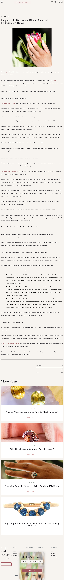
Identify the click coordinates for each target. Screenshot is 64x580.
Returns (15, 553)
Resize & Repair (17, 557)
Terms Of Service (55, 560)
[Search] (55, 2)
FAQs (14, 551)
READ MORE (32, 417)
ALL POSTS (5, 16)
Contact (40, 551)
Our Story (53, 553)
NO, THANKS (32, 575)
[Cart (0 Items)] (62, 3)
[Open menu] (2, 2)
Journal (28, 551)
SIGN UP (32, 571)
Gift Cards (53, 555)
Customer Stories (55, 557)
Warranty (15, 555)
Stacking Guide (17, 560)
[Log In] (59, 3)
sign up (6, 564)
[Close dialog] (42, 554)
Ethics (52, 551)
